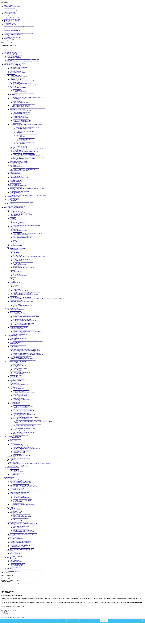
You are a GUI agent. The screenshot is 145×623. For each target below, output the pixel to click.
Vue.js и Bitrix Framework (10, 23)
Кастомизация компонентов (17, 328)
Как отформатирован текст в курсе (13, 52)
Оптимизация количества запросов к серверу (24, 432)
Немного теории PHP (15, 371)
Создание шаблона (17, 125)
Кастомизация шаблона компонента (28, 134)
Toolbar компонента (18, 527)
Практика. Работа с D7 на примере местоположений (26, 225)
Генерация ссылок (17, 243)
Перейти (103, 621)
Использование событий (16, 444)
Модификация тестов (18, 473)
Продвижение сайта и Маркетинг (12, 6)
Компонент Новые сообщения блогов (25, 142)
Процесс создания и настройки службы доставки (28, 420)
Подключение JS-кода (18, 388)
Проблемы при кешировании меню (22, 482)
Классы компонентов (15, 311)
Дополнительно (17, 454)
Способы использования (19, 471)
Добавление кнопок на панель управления (24, 524)
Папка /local (16, 366)
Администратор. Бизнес (10, 13)
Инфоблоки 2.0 (14, 336)
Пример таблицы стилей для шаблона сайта (24, 169)
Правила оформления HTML (20, 113)
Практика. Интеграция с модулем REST (23, 236)
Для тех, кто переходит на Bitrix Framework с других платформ (23, 59)
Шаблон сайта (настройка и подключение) (24, 154)
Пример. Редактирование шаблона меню (20, 193)
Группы (15, 241)
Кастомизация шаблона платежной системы (24, 414)
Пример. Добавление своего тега (21, 324)
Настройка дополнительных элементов (20, 105)
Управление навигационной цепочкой (23, 83)
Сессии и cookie (14, 494)
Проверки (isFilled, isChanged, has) (21, 259)
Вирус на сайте (14, 554)
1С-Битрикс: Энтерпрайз (10, 24)
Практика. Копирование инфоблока (19, 357)
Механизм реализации (18, 101)
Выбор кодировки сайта (16, 71)
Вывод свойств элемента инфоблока (22, 356)
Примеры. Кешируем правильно (21, 484)
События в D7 (13, 443)
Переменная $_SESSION (19, 496)
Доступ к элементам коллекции (21, 272)
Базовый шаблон (11, 74)
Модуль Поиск (10, 460)
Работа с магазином (15, 403)
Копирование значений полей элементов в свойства (26, 353)
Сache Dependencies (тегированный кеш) (23, 323)
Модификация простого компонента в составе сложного (27, 331)
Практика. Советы (17, 232)
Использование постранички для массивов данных (23, 504)
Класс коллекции (17, 271)
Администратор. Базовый (10, 10)
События (9, 441)
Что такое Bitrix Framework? (11, 53)
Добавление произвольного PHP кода (16, 206)
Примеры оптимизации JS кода (18, 493)
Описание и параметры (16, 561)
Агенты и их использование (14, 436)
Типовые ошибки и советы (20, 395)
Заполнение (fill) (17, 266)
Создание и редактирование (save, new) (23, 262)
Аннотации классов (15, 282)
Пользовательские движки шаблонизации (20, 541)
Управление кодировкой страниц (18, 161)
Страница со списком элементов (21, 529)
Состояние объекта (18, 260)
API (11, 221)
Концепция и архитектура (19, 302)
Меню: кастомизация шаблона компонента (24, 158)
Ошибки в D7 (13, 219)
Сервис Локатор (14, 226)
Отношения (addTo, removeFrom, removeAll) (24, 267)
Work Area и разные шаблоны (20, 147)
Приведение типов (17, 255)
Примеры (15, 422)
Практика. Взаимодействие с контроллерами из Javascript (27, 233)
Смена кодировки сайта (16, 511)
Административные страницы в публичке (24, 531)
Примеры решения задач (19, 313)
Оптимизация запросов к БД (17, 488)
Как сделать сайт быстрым (16, 489)
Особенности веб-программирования (19, 480)
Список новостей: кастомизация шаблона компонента (27, 155)
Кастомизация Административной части (17, 522)
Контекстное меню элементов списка (22, 530)
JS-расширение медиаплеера (20, 391)
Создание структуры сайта (13, 196)
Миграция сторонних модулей (20, 518)
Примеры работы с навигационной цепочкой (24, 85)
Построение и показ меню (19, 87)
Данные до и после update (19, 452)
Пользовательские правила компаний (22, 409)
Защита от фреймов (15, 553)
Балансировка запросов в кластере (18, 505)
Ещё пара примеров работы (20, 334)
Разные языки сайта (15, 99)
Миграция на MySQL (15, 509)
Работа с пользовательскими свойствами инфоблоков (26, 350)
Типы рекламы (16, 95)
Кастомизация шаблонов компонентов (17, 185)
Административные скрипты (17, 563)
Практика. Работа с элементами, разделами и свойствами (24, 349)
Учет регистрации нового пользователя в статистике (26, 448)
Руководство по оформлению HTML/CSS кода (22, 110)
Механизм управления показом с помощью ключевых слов (28, 97)
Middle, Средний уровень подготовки (13, 207)
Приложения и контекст (16, 218)
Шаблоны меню (17, 89)
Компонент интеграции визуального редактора (22, 548)
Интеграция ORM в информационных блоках (21, 301)
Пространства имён (15, 215)
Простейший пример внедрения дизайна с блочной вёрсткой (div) (27, 149)
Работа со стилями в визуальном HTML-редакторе (26, 168)
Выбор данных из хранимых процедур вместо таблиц (26, 292)
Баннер (17, 144)
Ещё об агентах (14, 440)
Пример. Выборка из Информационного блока (25, 315)
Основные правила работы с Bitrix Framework (15, 63)
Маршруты (15, 240)
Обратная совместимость (16, 283)
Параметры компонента (16, 181)
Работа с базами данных (19, 379)
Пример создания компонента (17, 546)
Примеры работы (17, 164)
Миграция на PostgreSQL (16, 512)
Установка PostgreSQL (21, 520)
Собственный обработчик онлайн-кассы (23, 415)
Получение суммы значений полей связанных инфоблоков (28, 354)
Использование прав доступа (17, 98)
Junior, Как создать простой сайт (12, 64)
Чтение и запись (17, 304)
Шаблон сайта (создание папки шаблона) (23, 153)
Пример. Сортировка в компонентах (19, 326)
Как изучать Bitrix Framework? (14, 55)
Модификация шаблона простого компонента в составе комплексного (28, 188)
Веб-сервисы (10, 568)
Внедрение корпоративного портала (13, 34)
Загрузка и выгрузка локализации (21, 102)
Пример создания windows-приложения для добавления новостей (27, 569)
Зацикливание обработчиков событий (22, 450)
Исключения (13, 217)
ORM (8, 247)
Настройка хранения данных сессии (22, 500)
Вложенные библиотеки (19, 401)
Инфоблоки (13, 200)
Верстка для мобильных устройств (22, 121)
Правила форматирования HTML (21, 114)
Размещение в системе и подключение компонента (23, 178)
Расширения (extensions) (19, 396)
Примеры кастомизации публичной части (23, 392)
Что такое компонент (15, 173)
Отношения (13, 277)
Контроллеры (13, 228)
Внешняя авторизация (12, 535)
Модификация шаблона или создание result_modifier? (26, 316)
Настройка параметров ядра (17, 211)
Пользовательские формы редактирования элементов (23, 533)
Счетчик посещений (21, 143)
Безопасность (10, 550)
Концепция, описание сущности (18, 248)
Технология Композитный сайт (12, 19)
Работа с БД (10, 507)
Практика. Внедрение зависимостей (22, 237)
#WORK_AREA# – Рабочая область (25, 131)
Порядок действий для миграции (21, 514)
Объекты (12, 251)
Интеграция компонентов (13, 172)
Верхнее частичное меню (25, 139)
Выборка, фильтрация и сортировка (19, 465)
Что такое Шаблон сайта (16, 75)
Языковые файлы (14, 383)
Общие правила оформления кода (21, 112)
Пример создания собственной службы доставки (28, 424)
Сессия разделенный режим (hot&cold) (23, 499)
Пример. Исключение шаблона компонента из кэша (26, 320)
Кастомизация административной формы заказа (22, 534)
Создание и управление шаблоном (18, 76)
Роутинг (12, 238)
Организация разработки (16, 364)
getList (14, 286)
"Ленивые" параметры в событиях (21, 455)
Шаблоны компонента (15, 183)
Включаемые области (15, 79)
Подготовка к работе (18, 150)
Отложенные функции (15, 380)
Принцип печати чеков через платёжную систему (25, 417)
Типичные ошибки (14, 184)
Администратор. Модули (10, 12)
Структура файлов (14, 198)
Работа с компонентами (13, 308)
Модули (9, 557)
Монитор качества (14, 469)
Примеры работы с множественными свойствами (25, 351)
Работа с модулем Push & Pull (17, 430)
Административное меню (16, 564)
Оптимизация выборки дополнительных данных (22, 485)
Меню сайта (13, 86)
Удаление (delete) (17, 263)
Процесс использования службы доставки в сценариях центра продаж (34, 421)
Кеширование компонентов (17, 322)
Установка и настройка (9, 8)
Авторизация (4, 1)
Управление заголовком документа (19, 162)
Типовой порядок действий (14, 65)
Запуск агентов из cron (15, 439)
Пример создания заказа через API (24, 425)
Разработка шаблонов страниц (17, 109)
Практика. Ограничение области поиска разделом (22, 360)
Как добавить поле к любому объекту (19, 466)
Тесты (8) (6, 572)
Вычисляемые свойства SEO (17, 342)
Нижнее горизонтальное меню (27, 138)
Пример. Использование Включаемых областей (25, 80)
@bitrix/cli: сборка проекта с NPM (21, 399)
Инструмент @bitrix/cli (18, 398)
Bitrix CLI (15, 369)
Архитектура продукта (15, 375)
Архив (14, 519)
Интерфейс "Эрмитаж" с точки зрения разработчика (23, 523)
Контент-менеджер (8, 5)
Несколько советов (14, 474)
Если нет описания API (19, 222)
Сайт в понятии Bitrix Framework (18, 67)
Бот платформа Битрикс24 (10, 35)
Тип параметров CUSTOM (20, 332)
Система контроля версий (19, 365)
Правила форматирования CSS (21, 117)
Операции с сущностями (16, 249)
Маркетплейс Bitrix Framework (11, 20)
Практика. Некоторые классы (20, 223)
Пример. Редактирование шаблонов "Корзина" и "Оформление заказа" (28, 195)
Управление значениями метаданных (19, 170)
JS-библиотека (13, 387)
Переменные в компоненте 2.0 (17, 309)
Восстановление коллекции (20, 275)
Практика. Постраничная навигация (22, 234)
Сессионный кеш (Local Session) (21, 497)
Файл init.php (13, 381)
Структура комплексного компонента (19, 177)
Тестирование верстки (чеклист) (21, 119)
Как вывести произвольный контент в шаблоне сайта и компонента (27, 108)
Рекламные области (15, 94)
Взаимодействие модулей (16, 565)
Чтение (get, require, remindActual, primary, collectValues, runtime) (29, 256)
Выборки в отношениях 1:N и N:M (22, 293)
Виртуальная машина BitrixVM (12, 30)
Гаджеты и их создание (16, 386)
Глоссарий (9, 60)
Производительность (12, 478)
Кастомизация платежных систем (21, 413)
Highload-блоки (14, 346)
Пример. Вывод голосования (17, 189)
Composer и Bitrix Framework (20, 368)
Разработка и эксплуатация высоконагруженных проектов (19, 26)
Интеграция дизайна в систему (21, 129)
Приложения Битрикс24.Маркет (12, 37)
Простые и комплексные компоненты (19, 174)
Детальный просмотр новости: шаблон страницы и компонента (29, 157)
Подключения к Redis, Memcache (21, 213)
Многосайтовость (8, 21)
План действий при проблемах (18, 345)
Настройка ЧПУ (11, 456)
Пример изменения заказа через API (25, 426)
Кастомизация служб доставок (20, 411)
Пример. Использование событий (18, 327)
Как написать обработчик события (22, 445)
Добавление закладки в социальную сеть (23, 447)
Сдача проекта (16, 470)
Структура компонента (16, 176)
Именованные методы (18, 253)
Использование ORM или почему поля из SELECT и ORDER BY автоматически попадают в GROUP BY (37, 298)
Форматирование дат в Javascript (21, 394)
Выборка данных (14, 285)
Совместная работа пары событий (21, 451)
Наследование (16, 307)
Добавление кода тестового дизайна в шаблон (27, 127)
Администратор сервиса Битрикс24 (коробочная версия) (18, 33)
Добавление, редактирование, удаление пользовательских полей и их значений (30, 463)
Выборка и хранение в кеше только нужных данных (23, 486)
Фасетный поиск (14, 343)
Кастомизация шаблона (16, 187)
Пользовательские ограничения (21, 407)
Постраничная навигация (16, 300)
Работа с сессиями (17, 501)
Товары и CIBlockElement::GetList (21, 405)
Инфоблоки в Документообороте (18, 338)
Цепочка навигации (15, 82)
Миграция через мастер (19, 515)
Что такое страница (15, 68)
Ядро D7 (9, 210)
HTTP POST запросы (18, 373)
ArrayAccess (16, 268)
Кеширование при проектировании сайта (20, 481)
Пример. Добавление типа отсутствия (19, 191)
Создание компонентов (13, 537)
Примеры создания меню (19, 91)
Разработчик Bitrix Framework (11, 17)
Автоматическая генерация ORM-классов (20, 297)
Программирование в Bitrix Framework (17, 361)
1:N (13, 278)
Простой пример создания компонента (20, 545)
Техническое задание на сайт (17, 72)
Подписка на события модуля (20, 435)
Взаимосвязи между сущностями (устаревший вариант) (24, 294)
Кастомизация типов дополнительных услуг (24, 410)
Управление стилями (15, 165)
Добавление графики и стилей (23, 128)
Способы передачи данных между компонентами (22, 544)
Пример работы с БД (15, 508)
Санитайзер (13, 552)
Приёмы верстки (17, 123)
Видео (14, 429)
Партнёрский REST (9, 39)
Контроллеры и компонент (20, 230)
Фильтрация (13, 339)
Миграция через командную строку (22, 516)
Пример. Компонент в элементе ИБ (22, 319)
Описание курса (8, 50)
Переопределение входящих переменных (20, 539)
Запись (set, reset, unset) (18, 257)
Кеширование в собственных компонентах (21, 549)
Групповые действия (18, 274)
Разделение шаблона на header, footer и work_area (25, 151)
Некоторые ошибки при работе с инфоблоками (22, 358)
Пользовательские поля (13, 462)
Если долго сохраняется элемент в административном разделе (26, 490)
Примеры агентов (14, 437)
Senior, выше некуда (9, 477)
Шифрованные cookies (18, 503)
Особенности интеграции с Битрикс (22, 120)
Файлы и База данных (15, 377)
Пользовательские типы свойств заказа (23, 406)
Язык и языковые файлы (16, 70)
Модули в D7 (13, 559)
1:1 (13, 279)
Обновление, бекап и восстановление (16, 208)
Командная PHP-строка (16, 362)
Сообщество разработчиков (14, 57)
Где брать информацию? (13, 56)
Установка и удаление (15, 567)
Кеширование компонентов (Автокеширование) (22, 204)
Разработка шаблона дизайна (17, 78)
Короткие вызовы (17, 287)
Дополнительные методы (16, 538)
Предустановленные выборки (20, 290)
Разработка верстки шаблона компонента (20, 542)
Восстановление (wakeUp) (19, 264)
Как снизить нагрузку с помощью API (19, 492)
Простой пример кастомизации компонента (24, 330)
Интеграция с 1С (8, 15)
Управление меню (17, 90)
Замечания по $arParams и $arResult (22, 372)
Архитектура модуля (18, 347)
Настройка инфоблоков (13, 199)
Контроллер (16, 229)
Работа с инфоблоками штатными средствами (21, 202)
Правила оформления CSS (19, 116)
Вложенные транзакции (16, 245)
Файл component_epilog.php (17, 317)
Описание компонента (15, 180)
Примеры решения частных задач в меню (23, 93)
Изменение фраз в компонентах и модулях (24, 104)
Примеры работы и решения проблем (19, 106)
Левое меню (22, 136)
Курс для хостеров (8, 28)
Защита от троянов (17, 556)
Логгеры (12, 244)
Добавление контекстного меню (21, 526)
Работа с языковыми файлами (20, 384)
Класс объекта (16, 252)
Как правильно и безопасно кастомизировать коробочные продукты (21, 61)
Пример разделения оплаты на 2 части (25, 428)
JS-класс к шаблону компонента (21, 390)
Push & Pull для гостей (18, 433)
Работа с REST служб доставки (21, 418)
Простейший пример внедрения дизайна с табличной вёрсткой (26, 124)
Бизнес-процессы (8, 38)
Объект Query (16, 289)
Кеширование (10, 203)
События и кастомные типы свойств (22, 305)
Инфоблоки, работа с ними (14, 335)
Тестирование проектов (13, 467)
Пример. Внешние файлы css (17, 192)
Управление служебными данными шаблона (18, 159)
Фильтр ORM (13, 296)
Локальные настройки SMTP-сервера (22, 214)
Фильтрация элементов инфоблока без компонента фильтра (28, 341)
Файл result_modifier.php (16, 312)
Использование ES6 (15, 402)
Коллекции (12, 270)
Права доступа (13, 376)
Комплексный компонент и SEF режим (20, 458)
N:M (14, 281)
